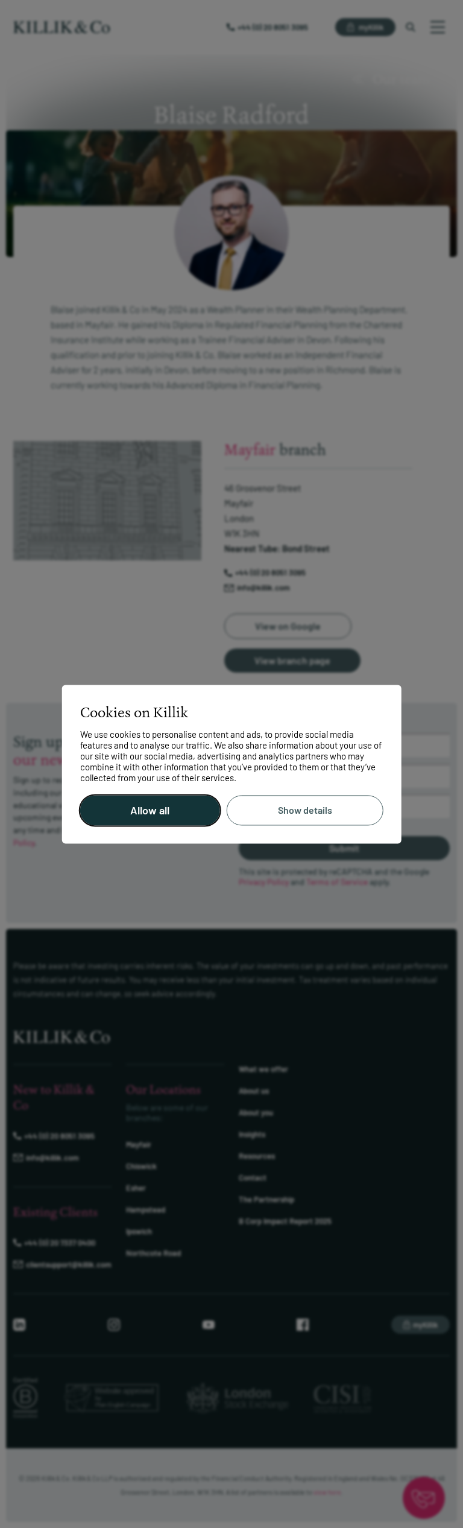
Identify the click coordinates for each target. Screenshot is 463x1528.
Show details (305, 810)
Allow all (149, 810)
